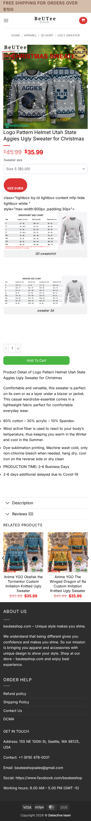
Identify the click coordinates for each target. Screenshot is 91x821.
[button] (6, 20)
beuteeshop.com (17, 626)
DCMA (8, 719)
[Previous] (3, 567)
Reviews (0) (22, 514)
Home (15, 35)
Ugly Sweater (68, 35)
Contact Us (12, 710)
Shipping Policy (16, 702)
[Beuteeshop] (45, 20)
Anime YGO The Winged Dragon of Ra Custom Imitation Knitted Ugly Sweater (68, 584)
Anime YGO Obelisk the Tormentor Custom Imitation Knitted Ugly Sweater (23, 584)
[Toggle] (7, 503)
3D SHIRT (47, 35)
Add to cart (36, 360)
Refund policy (14, 693)
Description (22, 503)
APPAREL (30, 35)
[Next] (87, 567)
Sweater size (13, 160)
